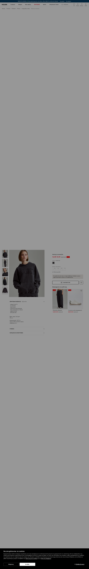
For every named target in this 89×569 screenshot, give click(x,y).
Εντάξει (27, 564)
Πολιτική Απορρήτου (46, 558)
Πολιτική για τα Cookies (31, 558)
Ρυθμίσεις (11, 564)
